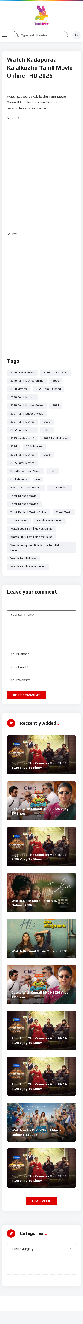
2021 (56, 405)
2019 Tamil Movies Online (26, 380)
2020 (56, 380)
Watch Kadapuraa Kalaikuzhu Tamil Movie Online (37, 547)
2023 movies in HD (22, 438)
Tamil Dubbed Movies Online (28, 512)
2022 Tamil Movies (22, 430)
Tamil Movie (63, 512)
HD (38, 479)
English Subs (18, 479)
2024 (13, 446)
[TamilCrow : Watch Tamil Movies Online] (41, 15)
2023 (47, 430)
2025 (47, 454)
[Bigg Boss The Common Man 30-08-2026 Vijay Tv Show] (41, 846)
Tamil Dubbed (59, 487)
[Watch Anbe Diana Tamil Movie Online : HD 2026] (41, 1122)
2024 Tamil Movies (22, 454)
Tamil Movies (18, 520)
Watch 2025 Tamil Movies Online (31, 537)
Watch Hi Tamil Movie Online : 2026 (39, 951)
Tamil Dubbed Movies (24, 504)
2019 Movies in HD (22, 372)
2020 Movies (18, 389)
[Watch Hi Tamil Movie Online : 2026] (41, 938)
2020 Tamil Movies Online (26, 405)
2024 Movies (34, 446)
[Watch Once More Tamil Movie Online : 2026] (41, 892)
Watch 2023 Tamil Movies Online (31, 528)
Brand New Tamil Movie (25, 471)
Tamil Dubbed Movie (23, 495)
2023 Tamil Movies (56, 438)
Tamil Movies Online (49, 520)
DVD (52, 471)
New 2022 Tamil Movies (25, 487)
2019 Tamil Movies (55, 372)
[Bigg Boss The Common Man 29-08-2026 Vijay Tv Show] (41, 1030)
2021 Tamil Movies (22, 421)
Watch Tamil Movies (23, 558)
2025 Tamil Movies (22, 462)
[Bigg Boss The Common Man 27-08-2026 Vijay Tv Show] (41, 1168)
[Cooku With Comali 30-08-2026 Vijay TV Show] (41, 800)
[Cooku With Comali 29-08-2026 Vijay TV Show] (41, 984)
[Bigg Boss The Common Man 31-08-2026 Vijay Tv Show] (41, 754)
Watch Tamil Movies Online (27, 566)
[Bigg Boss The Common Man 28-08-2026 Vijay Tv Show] (41, 1076)
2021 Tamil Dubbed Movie (27, 413)
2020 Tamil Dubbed (48, 389)
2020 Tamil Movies (22, 397)
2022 (47, 421)
